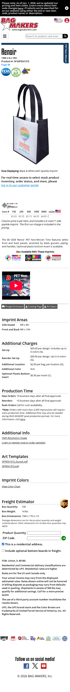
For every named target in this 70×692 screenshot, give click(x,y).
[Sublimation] (33, 260)
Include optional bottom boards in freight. (32, 551)
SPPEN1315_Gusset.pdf (15, 461)
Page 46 (5, 64)
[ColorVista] (13, 260)
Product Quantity (14, 533)
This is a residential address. (23, 544)
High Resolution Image (14, 438)
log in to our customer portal (19, 185)
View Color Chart (11, 486)
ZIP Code (9, 538)
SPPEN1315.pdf (10, 466)
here (20, 8)
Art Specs (51, 306)
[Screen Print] (53, 260)
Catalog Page (35, 306)
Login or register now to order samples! (23, 442)
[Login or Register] (66, 20)
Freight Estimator (14, 306)
